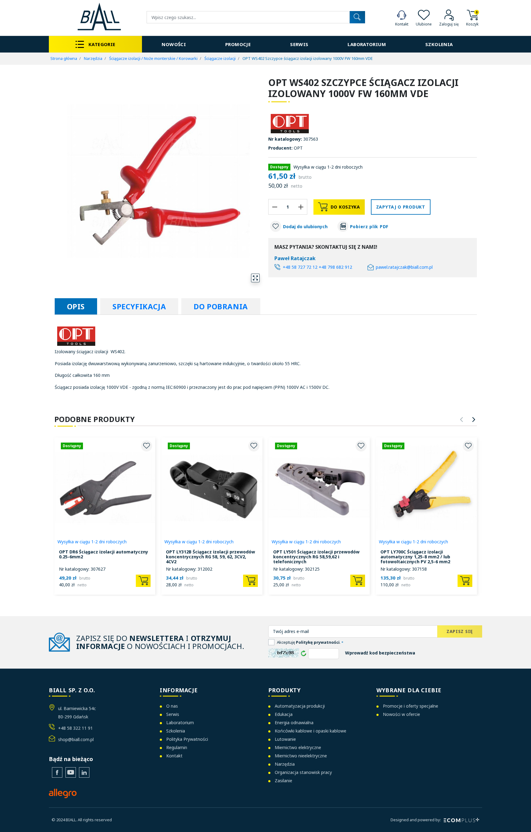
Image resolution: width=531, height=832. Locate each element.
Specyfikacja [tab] (139, 306)
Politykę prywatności (318, 642)
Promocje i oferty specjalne (410, 706)
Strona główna (63, 58)
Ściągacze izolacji (220, 58)
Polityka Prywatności (187, 739)
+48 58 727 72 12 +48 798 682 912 (317, 267)
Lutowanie (285, 739)
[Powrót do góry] (517, 819)
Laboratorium (180, 722)
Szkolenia (175, 731)
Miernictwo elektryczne (298, 747)
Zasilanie (283, 780)
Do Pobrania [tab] (221, 306)
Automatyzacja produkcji (300, 706)
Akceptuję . (310, 642)
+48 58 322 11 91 (75, 728)
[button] (472, 17)
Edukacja (284, 714)
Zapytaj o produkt (400, 207)
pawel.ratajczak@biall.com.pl (404, 267)
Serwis (172, 714)
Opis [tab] (76, 306)
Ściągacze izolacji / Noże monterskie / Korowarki (153, 58)
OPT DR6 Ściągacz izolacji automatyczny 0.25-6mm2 (103, 554)
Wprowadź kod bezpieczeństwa (380, 653)
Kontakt (174, 756)
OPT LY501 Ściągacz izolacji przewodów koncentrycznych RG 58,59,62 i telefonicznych (316, 556)
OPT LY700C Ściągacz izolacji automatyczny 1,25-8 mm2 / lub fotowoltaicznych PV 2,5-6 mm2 (415, 556)
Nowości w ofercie (401, 714)
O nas (172, 706)
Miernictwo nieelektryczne (301, 756)
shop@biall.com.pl (76, 739)
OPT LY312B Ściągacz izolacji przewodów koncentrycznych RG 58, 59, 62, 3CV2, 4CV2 (210, 556)
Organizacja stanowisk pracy (303, 772)
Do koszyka (345, 207)
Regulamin (176, 747)
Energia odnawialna (294, 722)
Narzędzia (93, 58)
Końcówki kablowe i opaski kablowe (310, 731)
